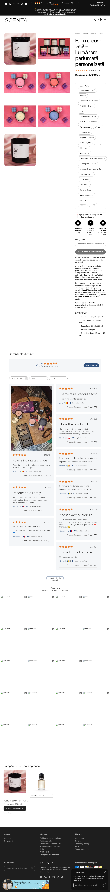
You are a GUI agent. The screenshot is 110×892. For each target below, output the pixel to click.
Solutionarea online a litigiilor (51, 846)
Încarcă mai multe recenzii (55, 578)
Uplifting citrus (85, 190)
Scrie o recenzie (91, 365)
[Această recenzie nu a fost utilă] (48, 475)
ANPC (42, 849)
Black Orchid (84, 153)
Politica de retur (46, 841)
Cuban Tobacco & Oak (88, 116)
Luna (97, 143)
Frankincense (85, 127)
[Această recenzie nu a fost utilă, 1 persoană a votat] (95, 470)
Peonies (83, 95)
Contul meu (79, 838)
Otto (81, 111)
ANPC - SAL (44, 852)
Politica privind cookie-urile (51, 844)
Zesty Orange (85, 132)
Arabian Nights (85, 143)
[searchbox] (16, 378)
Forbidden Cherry (86, 106)
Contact (7, 838)
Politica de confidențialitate (50, 838)
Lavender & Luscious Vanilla (90, 169)
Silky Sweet (84, 148)
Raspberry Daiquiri (87, 137)
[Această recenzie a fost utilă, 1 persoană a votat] (91, 470)
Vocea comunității (82, 849)
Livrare (78, 841)
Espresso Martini (86, 174)
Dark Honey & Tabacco (88, 122)
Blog (77, 846)
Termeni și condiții (82, 844)
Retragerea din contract (49, 855)
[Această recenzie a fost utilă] (44, 541)
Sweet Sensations (86, 195)
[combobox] (38, 378)
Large (93, 205)
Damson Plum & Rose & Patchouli (92, 158)
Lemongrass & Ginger (88, 164)
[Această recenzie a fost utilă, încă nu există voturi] (44, 475)
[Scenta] (16, 20)
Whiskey (98, 127)
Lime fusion (84, 185)
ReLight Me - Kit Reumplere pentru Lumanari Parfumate (27, 884)
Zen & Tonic (84, 179)
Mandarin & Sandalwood (89, 101)
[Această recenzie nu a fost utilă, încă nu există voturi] (95, 407)
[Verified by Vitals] (16, 887)
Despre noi (8, 841)
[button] (94, 20)
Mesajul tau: (80, 240)
